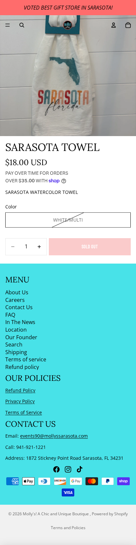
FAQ (10, 314)
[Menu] (7, 25)
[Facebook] (56, 469)
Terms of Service (23, 412)
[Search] (22, 25)
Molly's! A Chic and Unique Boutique (56, 514)
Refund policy (22, 367)
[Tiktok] (80, 469)
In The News (20, 322)
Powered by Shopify (110, 514)
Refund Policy (20, 390)
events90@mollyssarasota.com (54, 436)
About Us (16, 292)
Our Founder (21, 337)
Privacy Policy (20, 401)
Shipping (16, 352)
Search (13, 344)
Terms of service (25, 359)
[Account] (113, 25)
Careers (15, 300)
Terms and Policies (68, 527)
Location (16, 329)
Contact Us (19, 307)
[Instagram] (68, 469)
